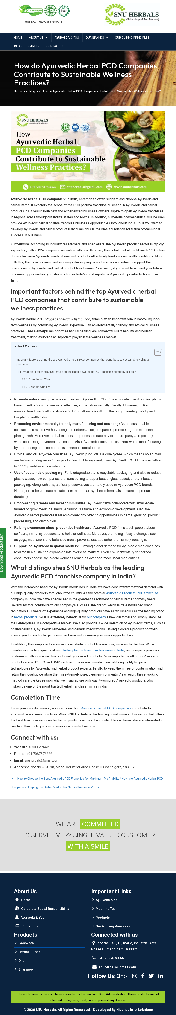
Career (34, 46)
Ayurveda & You (67, 37)
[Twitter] (151, 976)
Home (18, 37)
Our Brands (95, 37)
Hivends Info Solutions (134, 1010)
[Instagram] (134, 976)
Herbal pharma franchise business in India (93, 650)
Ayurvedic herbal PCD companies (106, 708)
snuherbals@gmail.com (41, 760)
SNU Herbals (39, 747)
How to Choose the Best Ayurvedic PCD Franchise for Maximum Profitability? (66, 778)
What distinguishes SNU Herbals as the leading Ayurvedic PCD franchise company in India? (79, 371)
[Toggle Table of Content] (156, 352)
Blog (18, 46)
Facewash (26, 943)
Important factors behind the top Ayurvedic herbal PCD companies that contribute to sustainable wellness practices (82, 362)
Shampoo (25, 969)
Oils (21, 961)
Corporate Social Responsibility (44, 909)
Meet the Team (106, 909)
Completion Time (39, 379)
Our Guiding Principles (132, 37)
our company (96, 617)
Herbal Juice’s (29, 952)
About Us (36, 37)
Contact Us (55, 46)
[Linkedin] (160, 976)
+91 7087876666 (39, 754)
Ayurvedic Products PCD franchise (132, 593)
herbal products (26, 617)
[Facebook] (143, 976)
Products (102, 917)
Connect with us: (39, 386)
